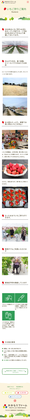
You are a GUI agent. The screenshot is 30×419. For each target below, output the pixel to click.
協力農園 (6, 360)
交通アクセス (10, 386)
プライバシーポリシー (15, 388)
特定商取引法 (19, 386)
